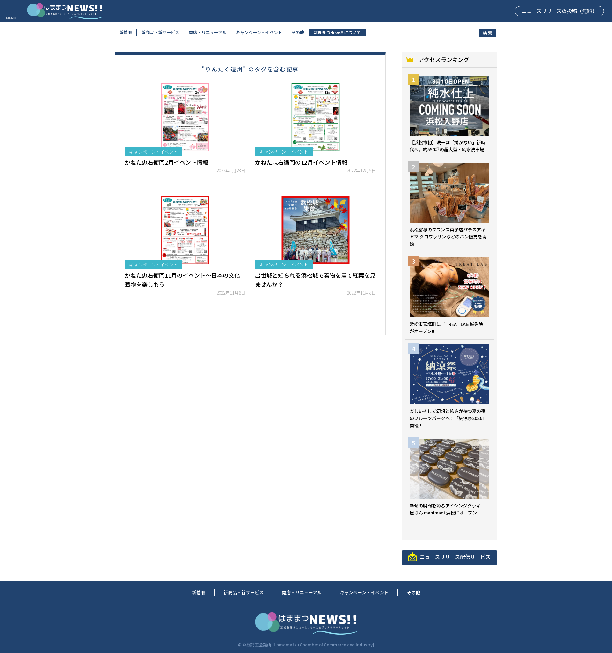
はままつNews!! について (337, 32)
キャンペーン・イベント (259, 32)
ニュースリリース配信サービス (455, 556)
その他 (297, 32)
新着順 (125, 32)
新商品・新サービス (160, 32)
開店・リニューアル (208, 32)
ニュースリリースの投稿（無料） (559, 11)
